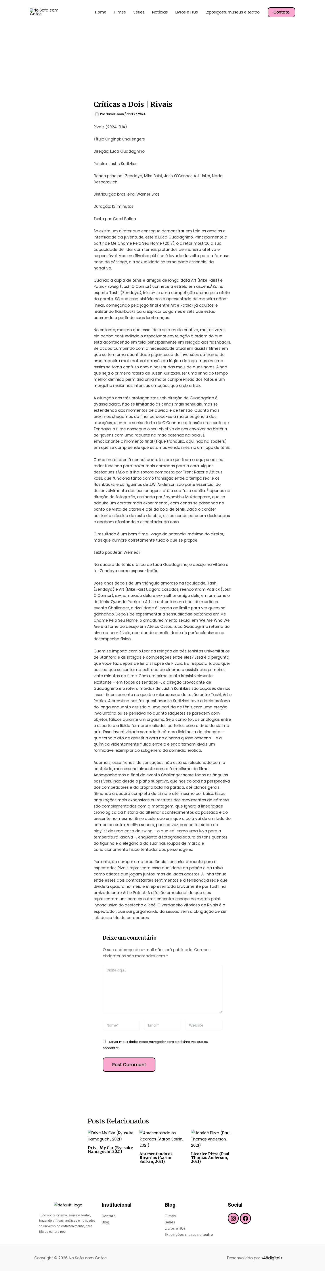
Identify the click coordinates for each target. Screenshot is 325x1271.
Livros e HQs (186, 12)
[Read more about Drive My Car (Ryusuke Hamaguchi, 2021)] (111, 1135)
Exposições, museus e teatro (232, 12)
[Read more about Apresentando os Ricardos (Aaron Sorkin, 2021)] (163, 1139)
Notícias (160, 12)
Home (100, 12)
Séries (139, 12)
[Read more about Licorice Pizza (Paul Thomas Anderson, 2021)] (214, 1139)
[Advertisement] (162, 57)
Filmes (120, 12)
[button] (281, 12)
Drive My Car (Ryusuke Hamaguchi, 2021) (110, 1149)
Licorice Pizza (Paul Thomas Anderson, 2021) (210, 1158)
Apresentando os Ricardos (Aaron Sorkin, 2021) (156, 1158)
